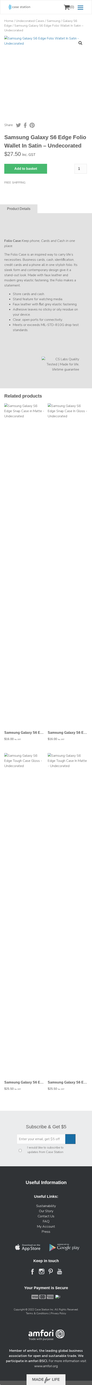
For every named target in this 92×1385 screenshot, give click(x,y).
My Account (46, 1226)
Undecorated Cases (30, 21)
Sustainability (46, 1206)
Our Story (46, 1211)
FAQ (46, 1221)
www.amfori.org (46, 1366)
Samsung (53, 21)
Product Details (18, 209)
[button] (80, 43)
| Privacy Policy (57, 1313)
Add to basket (25, 168)
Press (46, 1231)
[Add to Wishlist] (9, 42)
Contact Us (46, 1216)
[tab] (18, 209)
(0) (72, 7)
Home (8, 21)
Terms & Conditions (37, 1313)
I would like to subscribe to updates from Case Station (45, 1149)
